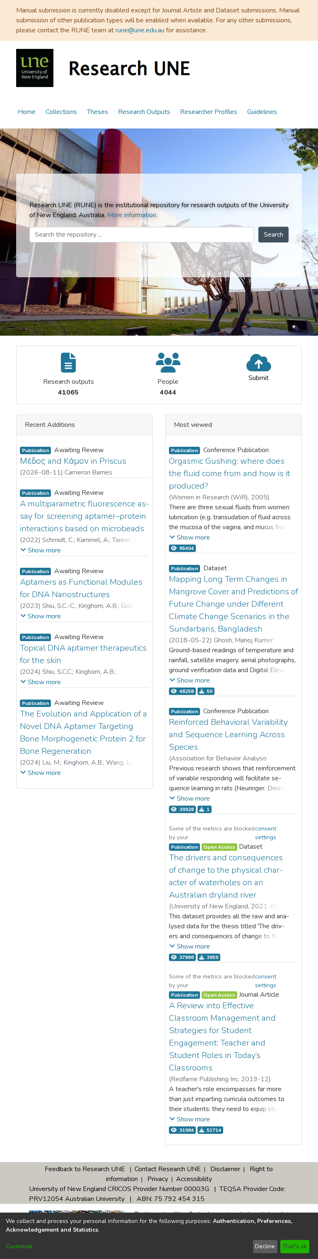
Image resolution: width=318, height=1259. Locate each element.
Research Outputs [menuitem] (144, 111)
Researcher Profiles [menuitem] (208, 111)
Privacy (157, 1179)
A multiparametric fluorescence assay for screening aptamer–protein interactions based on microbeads (84, 516)
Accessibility (194, 1179)
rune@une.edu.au (140, 30)
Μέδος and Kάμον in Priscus (73, 461)
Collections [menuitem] (61, 111)
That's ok (294, 1246)
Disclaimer (225, 1169)
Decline (265, 1246)
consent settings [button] (265, 833)
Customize (19, 1246)
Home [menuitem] (27, 111)
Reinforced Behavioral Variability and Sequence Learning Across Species (228, 735)
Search (273, 234)
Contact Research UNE (168, 1169)
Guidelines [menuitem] (262, 111)
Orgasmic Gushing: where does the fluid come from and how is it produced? (229, 473)
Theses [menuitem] (97, 111)
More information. (132, 215)
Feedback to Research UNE (85, 1169)
